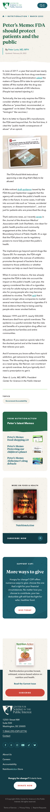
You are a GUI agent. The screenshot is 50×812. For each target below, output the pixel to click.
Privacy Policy (24, 808)
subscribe (25, 693)
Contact (6, 736)
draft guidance (24, 189)
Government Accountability (16, 401)
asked (39, 77)
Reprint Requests (39, 808)
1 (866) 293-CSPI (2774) (15, 731)
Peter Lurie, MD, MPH (18, 49)
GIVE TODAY (25, 610)
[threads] (11, 745)
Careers (6, 759)
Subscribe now (16, 538)
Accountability (10, 764)
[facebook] (5, 745)
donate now (25, 786)
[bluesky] (34, 745)
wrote (39, 216)
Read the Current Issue (25, 684)
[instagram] (17, 745)
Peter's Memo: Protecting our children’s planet (17, 449)
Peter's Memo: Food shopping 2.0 (18, 438)
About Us (7, 754)
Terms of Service (10, 808)
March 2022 (36, 16)
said (34, 295)
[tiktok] (28, 745)
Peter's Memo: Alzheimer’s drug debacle (17, 460)
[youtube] (23, 745)
